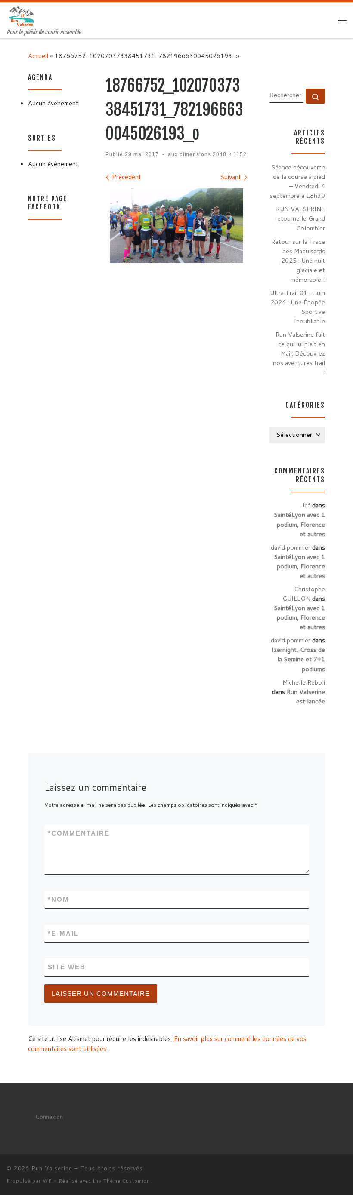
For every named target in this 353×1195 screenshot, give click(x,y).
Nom (58, 899)
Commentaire (79, 833)
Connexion (49, 1116)
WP (47, 1180)
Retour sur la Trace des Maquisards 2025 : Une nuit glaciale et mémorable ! (298, 260)
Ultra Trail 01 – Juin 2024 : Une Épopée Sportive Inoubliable (297, 307)
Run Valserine (51, 1168)
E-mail (63, 933)
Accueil (38, 55)
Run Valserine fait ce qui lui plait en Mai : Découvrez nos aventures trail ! (299, 353)
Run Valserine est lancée (306, 696)
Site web (67, 967)
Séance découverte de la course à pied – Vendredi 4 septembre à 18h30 (297, 181)
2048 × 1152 (229, 154)
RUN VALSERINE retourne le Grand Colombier (300, 218)
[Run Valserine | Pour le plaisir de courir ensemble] (21, 15)
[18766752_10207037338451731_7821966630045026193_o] (176, 225)
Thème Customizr (126, 1180)
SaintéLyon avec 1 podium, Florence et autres (299, 524)
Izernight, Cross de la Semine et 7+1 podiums (298, 659)
